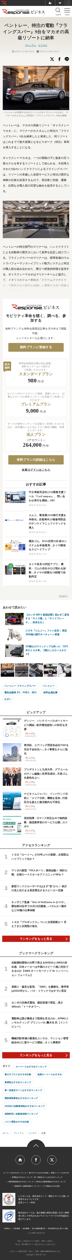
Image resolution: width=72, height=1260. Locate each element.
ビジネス (42, 45)
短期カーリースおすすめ (49, 1074)
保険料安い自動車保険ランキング (21, 1114)
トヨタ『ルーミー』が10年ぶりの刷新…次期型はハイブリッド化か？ (40, 856)
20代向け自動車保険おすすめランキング (25, 1106)
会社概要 (26, 1228)
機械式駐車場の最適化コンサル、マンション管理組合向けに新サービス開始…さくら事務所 (39, 1040)
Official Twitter (51, 1160)
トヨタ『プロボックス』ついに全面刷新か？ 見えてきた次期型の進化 (38, 924)
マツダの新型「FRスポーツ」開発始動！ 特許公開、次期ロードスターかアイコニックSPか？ (39, 872)
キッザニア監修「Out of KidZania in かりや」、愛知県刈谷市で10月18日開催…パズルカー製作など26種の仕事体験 (40, 906)
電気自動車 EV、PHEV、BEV (20, 692)
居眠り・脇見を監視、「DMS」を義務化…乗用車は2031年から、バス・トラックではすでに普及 (40, 988)
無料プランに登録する (36, 347)
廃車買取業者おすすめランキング (21, 1098)
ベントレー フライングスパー (20, 685)
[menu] (67, 11)
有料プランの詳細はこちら (36, 459)
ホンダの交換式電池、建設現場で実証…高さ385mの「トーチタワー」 (37, 1004)
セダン (7, 699)
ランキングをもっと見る (36, 938)
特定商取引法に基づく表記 (58, 1228)
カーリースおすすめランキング (31, 1066)
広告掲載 (16, 1228)
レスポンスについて (37, 1233)
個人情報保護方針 (38, 1228)
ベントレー (49, 685)
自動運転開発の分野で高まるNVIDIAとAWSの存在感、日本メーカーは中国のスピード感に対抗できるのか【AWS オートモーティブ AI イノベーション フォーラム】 (39, 968)
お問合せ (7, 1228)
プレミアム (30, 45)
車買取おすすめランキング (18, 1082)
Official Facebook (36, 1160)
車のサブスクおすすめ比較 (18, 1074)
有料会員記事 (50, 692)
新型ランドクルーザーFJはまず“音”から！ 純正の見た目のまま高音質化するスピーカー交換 (39, 888)
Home (20, 1160)
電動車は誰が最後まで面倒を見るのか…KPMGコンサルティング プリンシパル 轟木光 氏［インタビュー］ (39, 1022)
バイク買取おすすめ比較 (17, 1121)
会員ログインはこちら (36, 469)
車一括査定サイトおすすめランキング (23, 1090)
